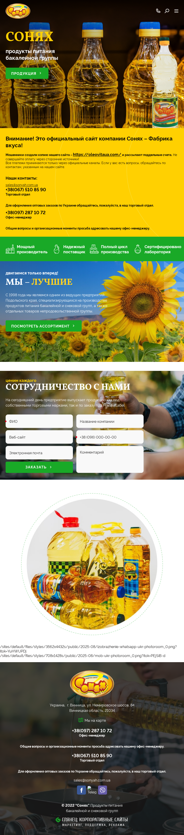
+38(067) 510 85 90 (26, 189)
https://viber (102, 790)
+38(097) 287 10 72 (26, 212)
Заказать (36, 467)
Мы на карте (95, 720)
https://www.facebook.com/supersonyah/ (81, 790)
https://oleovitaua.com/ (97, 154)
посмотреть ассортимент (40, 325)
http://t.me (92, 790)
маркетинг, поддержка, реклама (93, 825)
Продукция (23, 73)
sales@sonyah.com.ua (22, 185)
